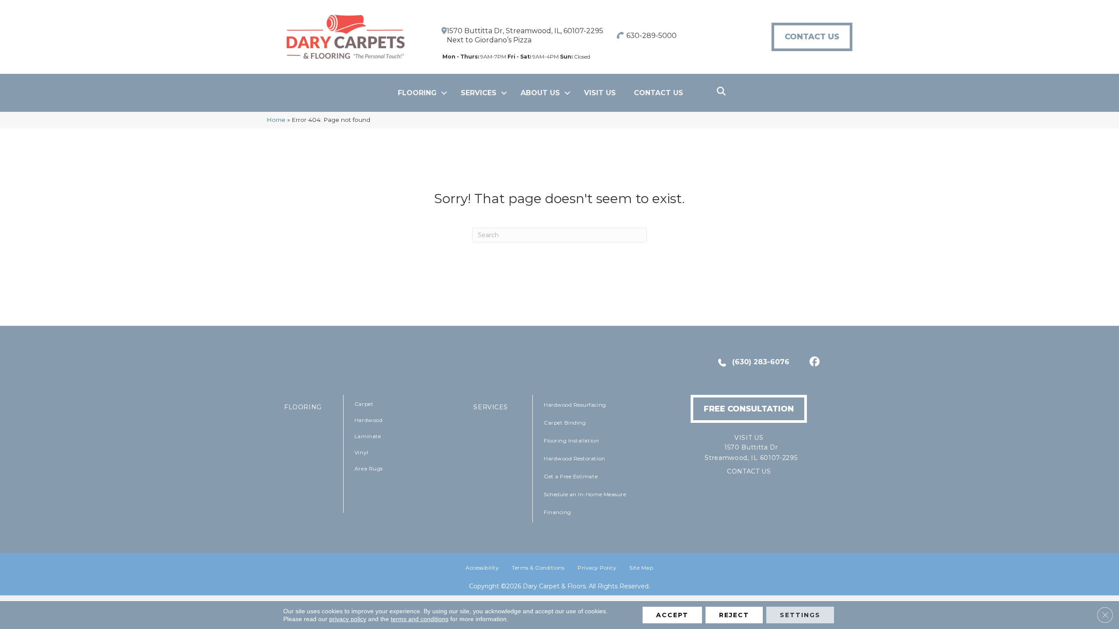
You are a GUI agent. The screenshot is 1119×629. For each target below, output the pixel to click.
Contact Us (658, 93)
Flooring (417, 93)
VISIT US (600, 93)
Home (276, 119)
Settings (800, 615)
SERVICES (490, 407)
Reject (734, 615)
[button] (444, 93)
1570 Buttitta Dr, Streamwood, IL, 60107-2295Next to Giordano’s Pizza (525, 35)
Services (479, 93)
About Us (540, 93)
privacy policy (347, 618)
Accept (672, 615)
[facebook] (813, 362)
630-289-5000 (651, 35)
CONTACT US (749, 471)
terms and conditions (419, 618)
